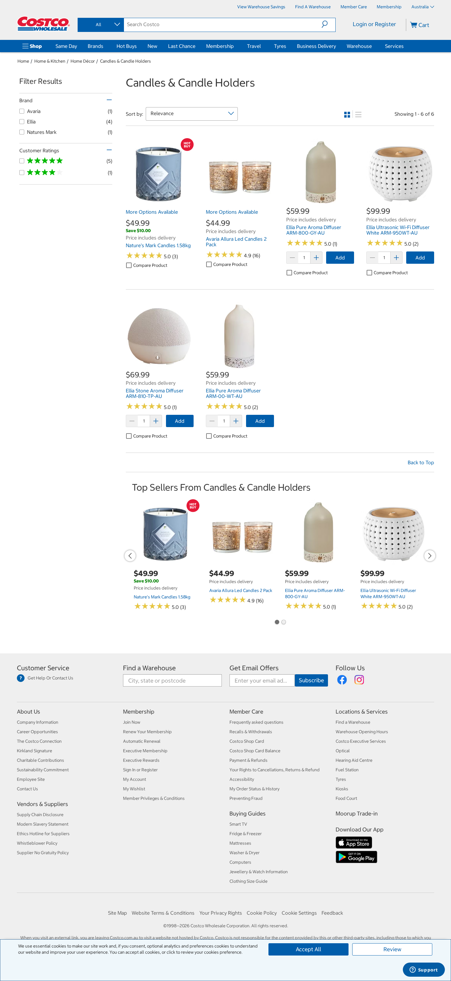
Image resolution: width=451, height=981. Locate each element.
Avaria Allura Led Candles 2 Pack (240, 590)
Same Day (66, 46)
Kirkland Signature (34, 750)
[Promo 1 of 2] (276, 622)
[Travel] (262, 46)
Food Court (346, 798)
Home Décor (83, 61)
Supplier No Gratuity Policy (43, 852)
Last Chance (181, 46)
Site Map (117, 913)
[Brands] (104, 46)
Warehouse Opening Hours (362, 731)
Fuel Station (347, 770)
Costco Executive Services (361, 741)
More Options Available (152, 212)
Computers (240, 862)
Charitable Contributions (40, 760)
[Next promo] (430, 556)
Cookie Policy (262, 913)
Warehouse (359, 46)
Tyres (280, 46)
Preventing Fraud (246, 798)
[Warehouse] (373, 46)
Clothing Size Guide (248, 881)
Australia (420, 7)
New (152, 46)
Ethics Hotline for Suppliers (43, 833)
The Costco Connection (39, 741)
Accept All (308, 949)
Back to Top (421, 462)
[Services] (405, 46)
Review (392, 949)
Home (23, 61)
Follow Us (350, 668)
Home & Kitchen (49, 61)
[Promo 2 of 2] (283, 622)
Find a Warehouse (149, 668)
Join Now (131, 722)
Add (340, 258)
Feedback (332, 913)
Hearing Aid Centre (354, 760)
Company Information (37, 722)
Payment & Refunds (248, 760)
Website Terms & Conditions (163, 913)
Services (394, 46)
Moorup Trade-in (357, 813)
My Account (134, 779)
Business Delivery (316, 46)
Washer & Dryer (244, 852)
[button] (328, 24)
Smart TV (238, 824)
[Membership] (235, 46)
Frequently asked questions (256, 722)
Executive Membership (145, 750)
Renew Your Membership (147, 731)
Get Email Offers (254, 668)
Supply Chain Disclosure (40, 814)
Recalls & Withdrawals (250, 731)
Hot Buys (127, 46)
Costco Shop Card (246, 741)
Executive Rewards (141, 760)
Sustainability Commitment (43, 770)
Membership (220, 46)
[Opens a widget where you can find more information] (424, 970)
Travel (254, 46)
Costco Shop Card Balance (254, 750)
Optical (343, 750)
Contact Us (27, 789)
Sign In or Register (140, 770)
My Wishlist (134, 789)
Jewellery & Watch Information (258, 871)
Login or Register (374, 24)
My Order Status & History (254, 789)
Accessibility (241, 779)
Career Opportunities (37, 731)
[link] (160, 203)
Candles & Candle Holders (125, 61)
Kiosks (342, 789)
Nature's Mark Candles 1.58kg (162, 597)
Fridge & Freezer (245, 833)
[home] (43, 23)
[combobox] (100, 24)
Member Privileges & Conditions (154, 798)
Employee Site (31, 779)
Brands (95, 46)
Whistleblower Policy (37, 843)
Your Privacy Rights (220, 913)
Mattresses (240, 843)
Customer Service (43, 668)
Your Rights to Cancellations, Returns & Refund (274, 770)
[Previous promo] (130, 556)
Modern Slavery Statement (42, 824)
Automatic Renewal (141, 741)
